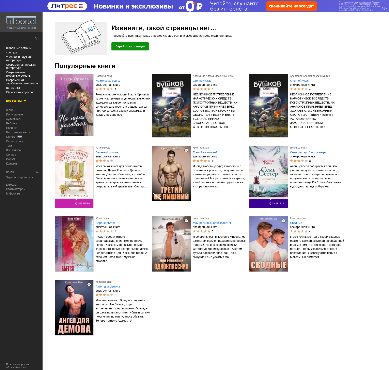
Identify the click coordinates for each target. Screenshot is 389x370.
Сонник (11, 154)
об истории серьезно (20, 92)
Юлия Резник (103, 218)
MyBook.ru (13, 193)
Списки (11, 136)
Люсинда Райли (299, 147)
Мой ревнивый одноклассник (212, 223)
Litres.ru (11, 184)
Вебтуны (11, 123)
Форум (10, 159)
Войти (10, 172)
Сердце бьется (105, 223)
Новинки (11, 127)
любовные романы (18, 48)
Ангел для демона (108, 286)
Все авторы (13, 150)
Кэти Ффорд (103, 147)
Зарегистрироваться (19, 177)
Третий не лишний (205, 152)
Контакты (12, 163)
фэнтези (11, 52)
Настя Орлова (104, 76)
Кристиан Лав (201, 147)
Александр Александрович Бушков (213, 76)
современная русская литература (21, 66)
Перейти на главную (130, 46)
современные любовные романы (18, 74)
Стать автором (16, 189)
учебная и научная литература (19, 58)
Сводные (296, 223)
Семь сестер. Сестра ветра (308, 152)
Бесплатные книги (18, 132)
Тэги (9, 145)
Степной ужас (202, 80)
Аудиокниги (13, 119)
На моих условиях (108, 80)
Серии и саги (15, 141)
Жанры (11, 110)
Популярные (14, 114)
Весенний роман (107, 152)
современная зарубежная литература (22, 81)
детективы (13, 87)
